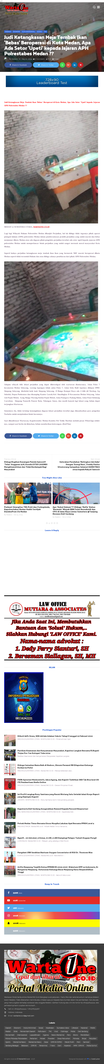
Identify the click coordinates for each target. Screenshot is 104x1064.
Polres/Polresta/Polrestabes (16, 1038)
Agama (46, 1035)
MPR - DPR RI (79, 1046)
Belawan (24, 1046)
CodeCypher (95, 1059)
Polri (78, 1042)
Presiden (51, 1038)
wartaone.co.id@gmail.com (23, 1016)
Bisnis (75, 1035)
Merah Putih (69, 1042)
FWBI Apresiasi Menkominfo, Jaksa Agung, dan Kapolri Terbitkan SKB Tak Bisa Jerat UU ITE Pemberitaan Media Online (58, 781)
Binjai (84, 1038)
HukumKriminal (28, 32)
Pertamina (43, 1046)
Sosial (39, 32)
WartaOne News (19, 1042)
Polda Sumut (92, 1046)
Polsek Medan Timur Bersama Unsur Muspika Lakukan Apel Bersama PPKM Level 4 (56, 823)
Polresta (76, 1038)
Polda (73, 1031)
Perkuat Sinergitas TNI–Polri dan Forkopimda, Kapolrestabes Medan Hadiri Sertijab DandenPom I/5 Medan (27, 509)
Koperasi (67, 1046)
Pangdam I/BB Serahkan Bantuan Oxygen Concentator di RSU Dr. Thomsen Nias (55, 852)
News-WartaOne (57, 1035)
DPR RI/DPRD (56, 1042)
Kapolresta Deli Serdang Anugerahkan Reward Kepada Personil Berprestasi (53, 808)
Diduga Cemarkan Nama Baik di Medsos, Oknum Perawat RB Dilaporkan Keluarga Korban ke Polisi (55, 766)
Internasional (22, 1035)
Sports (7, 1042)
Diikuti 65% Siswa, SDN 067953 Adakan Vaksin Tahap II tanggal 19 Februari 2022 (55, 736)
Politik (92, 1028)
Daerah (8, 32)
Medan (8, 1031)
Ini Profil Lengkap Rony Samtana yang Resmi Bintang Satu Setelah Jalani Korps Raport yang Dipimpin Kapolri (58, 795)
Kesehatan (50, 1028)
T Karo (52, 1046)
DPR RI (33, 1046)
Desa (46, 1042)
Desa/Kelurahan (63, 1038)
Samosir (86, 1042)
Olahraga (64, 1031)
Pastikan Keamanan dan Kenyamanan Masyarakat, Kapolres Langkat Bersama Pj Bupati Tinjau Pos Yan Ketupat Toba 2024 (58, 752)
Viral (56, 1031)
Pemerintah (9, 1035)
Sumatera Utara (63, 1028)
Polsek (42, 1038)
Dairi (59, 1046)
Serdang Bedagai (12, 1046)
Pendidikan (85, 1035)
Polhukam (42, 1031)
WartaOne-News (35, 1042)
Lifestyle (75, 1028)
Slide (15, 1031)
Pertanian (33, 1038)
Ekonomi (16, 32)
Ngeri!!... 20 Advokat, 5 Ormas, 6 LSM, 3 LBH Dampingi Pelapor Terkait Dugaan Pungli (57, 838)
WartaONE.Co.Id (24, 1059)
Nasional (84, 1028)
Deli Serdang (83, 1031)
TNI (45, 32)
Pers (68, 1035)
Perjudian (92, 1038)
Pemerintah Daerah (27, 1031)
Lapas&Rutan (35, 1035)
